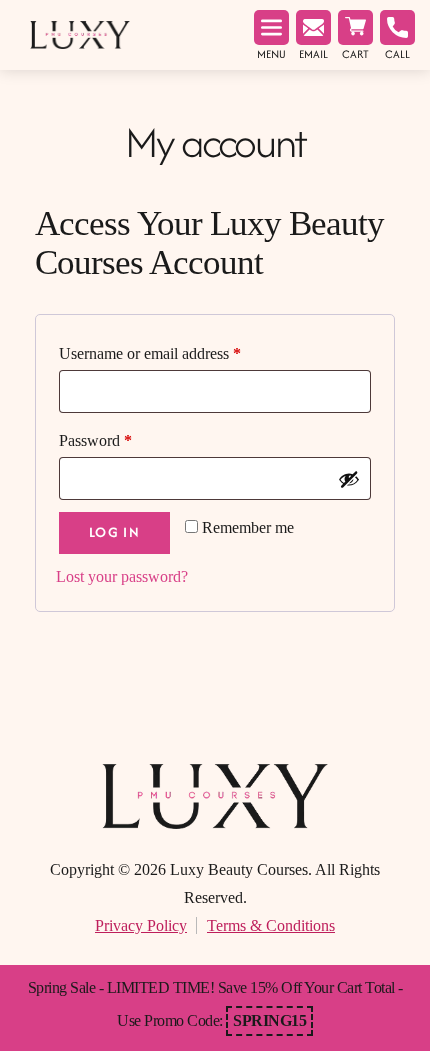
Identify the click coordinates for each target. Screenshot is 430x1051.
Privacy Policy (141, 925)
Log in (114, 532)
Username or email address (150, 353)
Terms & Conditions (271, 925)
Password (95, 440)
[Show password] (349, 479)
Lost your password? (122, 576)
